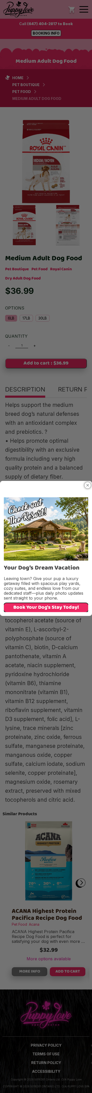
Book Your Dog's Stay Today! (46, 607)
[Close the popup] (88, 485)
